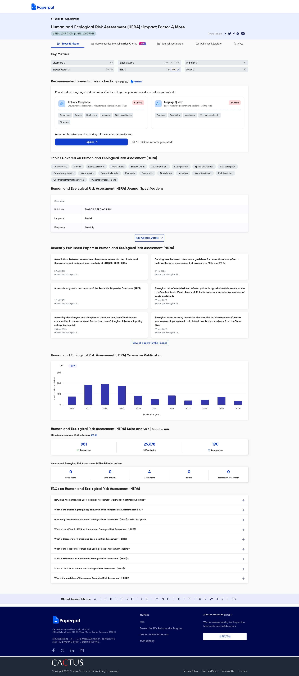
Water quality (87, 173)
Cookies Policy (209, 671)
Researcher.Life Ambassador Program (161, 628)
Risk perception (227, 166)
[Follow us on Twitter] (62, 650)
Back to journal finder (67, 19)
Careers (243, 671)
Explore (90, 141)
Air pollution (166, 173)
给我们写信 (225, 636)
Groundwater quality (63, 173)
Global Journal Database (154, 634)
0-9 (234, 599)
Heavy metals (60, 166)
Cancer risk (147, 173)
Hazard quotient (159, 166)
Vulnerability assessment (103, 179)
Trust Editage (147, 641)
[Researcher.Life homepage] (85, 619)
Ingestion (183, 173)
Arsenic (77, 166)
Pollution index (225, 173)
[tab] (149, 500)
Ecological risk (181, 166)
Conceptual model (109, 173)
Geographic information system (68, 179)
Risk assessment (96, 166)
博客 (142, 622)
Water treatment (203, 173)
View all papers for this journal (150, 343)
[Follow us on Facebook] (53, 650)
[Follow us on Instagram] (82, 650)
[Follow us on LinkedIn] (72, 650)
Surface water (138, 166)
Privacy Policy (190, 671)
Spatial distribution (204, 166)
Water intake (117, 166)
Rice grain (130, 173)
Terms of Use (228, 671)
